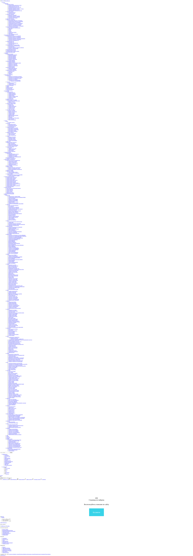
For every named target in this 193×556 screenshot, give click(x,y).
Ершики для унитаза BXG (12, 366)
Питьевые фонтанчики (10, 157)
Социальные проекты (8, 465)
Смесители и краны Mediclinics (13, 248)
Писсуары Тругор (11, 409)
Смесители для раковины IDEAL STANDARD (16, 418)
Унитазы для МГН (9, 173)
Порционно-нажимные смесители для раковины (16, 38)
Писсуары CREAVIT (12, 214)
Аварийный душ (9, 153)
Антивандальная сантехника (9, 176)
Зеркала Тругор (11, 407)
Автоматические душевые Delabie (14, 196)
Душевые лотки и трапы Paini (13, 300)
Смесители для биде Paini (12, 296)
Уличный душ (10, 98)
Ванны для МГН (9, 165)
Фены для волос (11, 118)
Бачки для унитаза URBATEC (13, 400)
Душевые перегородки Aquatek (13, 378)
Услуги (3, 540)
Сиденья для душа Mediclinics (13, 247)
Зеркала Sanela (10, 317)
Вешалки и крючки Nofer (12, 267)
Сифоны (9, 73)
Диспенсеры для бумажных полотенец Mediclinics (17, 235)
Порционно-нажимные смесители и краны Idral (16, 224)
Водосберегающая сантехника (7, 530)
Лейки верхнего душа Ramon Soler (14, 443)
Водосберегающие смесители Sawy (14, 343)
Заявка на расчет (29, 479)
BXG (7, 362)
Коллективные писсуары (12, 125)
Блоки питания (11, 150)
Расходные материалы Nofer (13, 289)
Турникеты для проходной (11, 158)
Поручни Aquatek (11, 392)
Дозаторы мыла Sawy (12, 345)
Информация (4, 454)
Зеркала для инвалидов (12, 162)
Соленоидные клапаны (12, 32)
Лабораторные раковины (12, 68)
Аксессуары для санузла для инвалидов (13, 160)
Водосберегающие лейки (10, 52)
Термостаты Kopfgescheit (12, 232)
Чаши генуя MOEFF (11, 263)
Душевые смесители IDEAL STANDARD (15, 414)
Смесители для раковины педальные (14, 25)
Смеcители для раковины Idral (13, 225)
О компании (6, 455)
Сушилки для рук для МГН (13, 163)
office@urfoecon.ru (13, 479)
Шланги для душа (11, 101)
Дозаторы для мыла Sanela (12, 313)
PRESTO (7, 301)
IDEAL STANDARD (10, 413)
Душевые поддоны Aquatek (13, 379)
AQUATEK (8, 370)
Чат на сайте (8, 468)
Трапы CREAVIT (11, 218)
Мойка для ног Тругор (12, 408)
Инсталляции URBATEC (12, 401)
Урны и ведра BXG (11, 368)
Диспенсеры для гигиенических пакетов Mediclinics (17, 236)
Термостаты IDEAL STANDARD (14, 419)
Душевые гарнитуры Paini (12, 291)
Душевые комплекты (12, 94)
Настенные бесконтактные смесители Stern (15, 358)
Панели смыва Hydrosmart (12, 449)
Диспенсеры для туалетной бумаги (14, 80)
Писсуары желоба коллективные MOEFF (15, 259)
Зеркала (7, 86)
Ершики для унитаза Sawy (12, 347)
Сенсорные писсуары (12, 126)
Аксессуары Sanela (11, 311)
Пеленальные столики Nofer (13, 274)
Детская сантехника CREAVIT (13, 208)
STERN (7, 353)
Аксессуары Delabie (11, 198)
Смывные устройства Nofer (13, 280)
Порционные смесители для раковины (15, 24)
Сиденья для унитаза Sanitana (13, 334)
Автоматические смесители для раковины (13, 35)
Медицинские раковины (10, 67)
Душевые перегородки (12, 106)
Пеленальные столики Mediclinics (14, 243)
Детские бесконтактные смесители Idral (15, 221)
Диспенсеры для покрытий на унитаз (14, 78)
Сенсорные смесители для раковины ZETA (15, 425)
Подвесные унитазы (11, 138)
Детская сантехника (7, 187)
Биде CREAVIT (11, 206)
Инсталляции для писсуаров (13, 128)
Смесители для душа (10, 4)
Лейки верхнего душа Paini (13, 294)
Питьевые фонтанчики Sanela (13, 320)
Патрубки (10, 147)
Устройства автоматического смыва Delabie (15, 203)
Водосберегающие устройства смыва (12, 44)
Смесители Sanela (11, 323)
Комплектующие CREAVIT (13, 211)
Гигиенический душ (11, 12)
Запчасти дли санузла (10, 146)
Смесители (6, 3)
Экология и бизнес (5, 552)
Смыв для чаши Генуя (12, 135)
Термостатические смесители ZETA (14, 427)
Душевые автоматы (11, 92)
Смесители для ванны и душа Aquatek (15, 394)
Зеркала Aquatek (11, 381)
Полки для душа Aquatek (12, 389)
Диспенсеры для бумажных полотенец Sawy (16, 344)
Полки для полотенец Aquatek (13, 390)
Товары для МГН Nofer (12, 282)
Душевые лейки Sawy (12, 346)
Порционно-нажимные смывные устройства (16, 47)
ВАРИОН (8, 428)
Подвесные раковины (12, 58)
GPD (7, 435)
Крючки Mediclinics (11, 241)
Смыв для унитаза (11, 134)
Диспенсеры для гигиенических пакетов (15, 77)
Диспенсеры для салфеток (12, 79)
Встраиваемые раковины (12, 54)
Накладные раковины (12, 56)
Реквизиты (6, 459)
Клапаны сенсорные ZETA (13, 424)
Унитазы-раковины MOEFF (13, 262)
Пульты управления (11, 151)
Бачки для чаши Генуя (12, 144)
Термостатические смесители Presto (14, 308)
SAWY (7, 336)
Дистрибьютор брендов (6, 533)
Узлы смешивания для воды (13, 34)
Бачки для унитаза (11, 143)
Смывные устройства (10, 132)
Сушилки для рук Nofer (12, 281)
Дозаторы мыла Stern (12, 356)
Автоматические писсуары (11, 50)
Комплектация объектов (8, 461)
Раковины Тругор (11, 411)
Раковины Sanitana (11, 333)
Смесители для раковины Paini (13, 299)
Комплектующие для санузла (11, 142)
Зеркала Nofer (10, 273)
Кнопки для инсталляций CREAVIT (14, 210)
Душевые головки (11, 113)
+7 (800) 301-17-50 (5, 479)
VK (6, 471)
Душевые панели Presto (12, 302)
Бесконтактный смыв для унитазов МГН (15, 174)
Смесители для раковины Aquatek (14, 395)
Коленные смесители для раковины (14, 36)
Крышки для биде (11, 122)
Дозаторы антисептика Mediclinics (14, 238)
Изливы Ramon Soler (12, 441)
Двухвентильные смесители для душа (14, 5)
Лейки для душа (11, 116)
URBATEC (8, 398)
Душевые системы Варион (13, 429)
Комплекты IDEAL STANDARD (14, 416)
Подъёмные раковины (12, 69)
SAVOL (7, 436)
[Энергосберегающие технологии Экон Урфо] (96, 0)
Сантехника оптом (5, 532)
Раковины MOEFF (11, 260)
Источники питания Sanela (13, 319)
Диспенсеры (8, 75)
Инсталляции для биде (12, 130)
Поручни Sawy (11, 348)
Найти (11, 452)
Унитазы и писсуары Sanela (13, 325)
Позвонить (7, 472)
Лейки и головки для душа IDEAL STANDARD (16, 417)
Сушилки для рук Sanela (12, 324)
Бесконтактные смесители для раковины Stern (16, 355)
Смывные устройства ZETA (13, 426)
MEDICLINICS (9, 234)
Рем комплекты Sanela (12, 322)
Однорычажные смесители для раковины (15, 23)
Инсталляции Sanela (11, 318)
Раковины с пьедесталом (12, 59)
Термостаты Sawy (11, 352)
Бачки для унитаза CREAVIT (13, 205)
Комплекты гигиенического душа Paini (15, 293)
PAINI (7, 290)
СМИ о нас (6, 464)
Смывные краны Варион (12, 433)
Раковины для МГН (9, 170)
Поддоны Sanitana (11, 332)
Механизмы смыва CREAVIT (13, 212)
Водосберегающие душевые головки (12, 51)
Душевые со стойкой (12, 97)
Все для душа (6, 90)
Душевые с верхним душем (13, 96)
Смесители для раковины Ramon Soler (15, 447)
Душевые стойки (11, 114)
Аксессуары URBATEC (12, 399)
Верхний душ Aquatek (12, 374)
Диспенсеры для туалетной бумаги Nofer (15, 285)
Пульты (9, 30)
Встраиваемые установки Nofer (13, 268)
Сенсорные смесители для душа (13, 9)
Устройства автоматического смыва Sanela (15, 327)
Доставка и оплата (7, 460)
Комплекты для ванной (12, 15)
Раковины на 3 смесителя (12, 63)
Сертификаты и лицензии (6, 549)
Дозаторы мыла (11, 83)
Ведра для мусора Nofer (12, 266)
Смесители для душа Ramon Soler (14, 446)
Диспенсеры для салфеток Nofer (13, 287)
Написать (7, 473)
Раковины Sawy (11, 349)
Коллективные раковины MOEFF (14, 257)
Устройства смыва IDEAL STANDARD (15, 420)
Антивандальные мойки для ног (12, 180)
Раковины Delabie (11, 201)
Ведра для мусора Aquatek (12, 373)
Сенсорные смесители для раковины (14, 39)
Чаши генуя (8, 141)
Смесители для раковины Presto (13, 305)
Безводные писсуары (12, 124)
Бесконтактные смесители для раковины (15, 20)
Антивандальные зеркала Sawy (13, 340)
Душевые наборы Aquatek (12, 377)
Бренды (5, 194)
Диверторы (10, 28)
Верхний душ (10, 104)
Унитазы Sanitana (11, 335)
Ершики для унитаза (9, 85)
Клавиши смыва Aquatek (12, 383)
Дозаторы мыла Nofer (12, 284)
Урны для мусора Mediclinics (13, 252)
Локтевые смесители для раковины (14, 22)
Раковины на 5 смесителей (13, 65)
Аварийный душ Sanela (12, 310)
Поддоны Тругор (11, 410)
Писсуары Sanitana (11, 331)
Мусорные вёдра (9, 88)
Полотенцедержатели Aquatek (13, 391)
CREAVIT (8, 204)
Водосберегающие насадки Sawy (14, 342)
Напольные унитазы (11, 137)
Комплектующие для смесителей (12, 26)
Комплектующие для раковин (11, 70)
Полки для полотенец (12, 119)
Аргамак (7, 438)
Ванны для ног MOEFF (12, 255)
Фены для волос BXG (12, 369)
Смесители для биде (9, 11)
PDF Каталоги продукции (6, 550)
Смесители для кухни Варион (13, 431)
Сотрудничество (7, 456)
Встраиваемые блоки (10, 186)
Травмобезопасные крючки (13, 164)
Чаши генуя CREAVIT (12, 219)
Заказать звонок (21, 479)
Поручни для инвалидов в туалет (14, 168)
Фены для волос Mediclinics (13, 253)
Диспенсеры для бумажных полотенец (15, 76)
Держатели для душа (12, 102)
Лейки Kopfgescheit (11, 229)
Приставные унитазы (12, 139)
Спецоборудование (7, 152)
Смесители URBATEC (12, 403)
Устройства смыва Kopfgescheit (13, 233)
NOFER (7, 264)
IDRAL (7, 220)
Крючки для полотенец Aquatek (13, 385)
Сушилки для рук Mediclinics (13, 249)
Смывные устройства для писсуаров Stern (15, 360)
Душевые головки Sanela (12, 314)
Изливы (9, 29)
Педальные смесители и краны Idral (14, 223)
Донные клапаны (11, 71)
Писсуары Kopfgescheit (12, 230)
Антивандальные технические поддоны (13, 183)
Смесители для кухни (10, 18)
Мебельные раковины (12, 55)
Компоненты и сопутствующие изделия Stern (16, 357)
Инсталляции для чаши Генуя (13, 129)
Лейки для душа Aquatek (12, 386)
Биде (7, 121)
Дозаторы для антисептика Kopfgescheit (15, 227)
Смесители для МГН (10, 171)
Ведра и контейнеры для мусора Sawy (14, 341)
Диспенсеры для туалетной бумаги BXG (15, 365)
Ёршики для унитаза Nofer (13, 272)
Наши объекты (4, 551)
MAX (7, 469)
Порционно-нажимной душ (13, 43)
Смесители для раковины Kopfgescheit (15, 231)
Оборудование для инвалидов (9, 159)
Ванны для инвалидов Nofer (13, 265)
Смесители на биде (11, 13)
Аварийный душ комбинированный (14, 156)
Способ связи (4, 466)
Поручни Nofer (11, 276)
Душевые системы (9, 91)
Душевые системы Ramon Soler (13, 440)
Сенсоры (10, 31)
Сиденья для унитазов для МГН (13, 175)
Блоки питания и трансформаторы (14, 27)
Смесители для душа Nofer (13, 278)
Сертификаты (6, 463)
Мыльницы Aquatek (11, 387)
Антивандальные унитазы (10, 184)
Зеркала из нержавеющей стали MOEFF (15, 256)
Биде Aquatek (10, 372)
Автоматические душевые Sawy (13, 337)
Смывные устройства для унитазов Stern (15, 361)
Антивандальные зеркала (10, 179)
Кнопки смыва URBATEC (12, 402)
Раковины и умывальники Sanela (14, 321)
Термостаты (10, 33)
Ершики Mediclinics (11, 240)
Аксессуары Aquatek (11, 371)
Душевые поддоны (11, 107)
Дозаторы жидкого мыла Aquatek (14, 376)
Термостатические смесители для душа (15, 10)
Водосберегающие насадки (11, 49)
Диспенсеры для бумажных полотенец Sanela (16, 312)
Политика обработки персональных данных (27, 554)
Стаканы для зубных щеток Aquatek (14, 396)
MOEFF (7, 254)
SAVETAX (8, 437)
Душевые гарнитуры (12, 93)
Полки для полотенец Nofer (13, 275)
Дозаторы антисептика (12, 82)
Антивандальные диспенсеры (11, 177)
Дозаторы (8, 81)
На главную (96, 512)
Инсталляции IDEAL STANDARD (14, 415)
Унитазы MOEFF (11, 261)
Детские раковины (9, 189)
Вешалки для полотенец (12, 111)
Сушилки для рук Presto (12, 307)
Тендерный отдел (7, 458)
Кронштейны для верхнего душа (14, 100)
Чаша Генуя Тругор (11, 412)
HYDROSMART (9, 448)
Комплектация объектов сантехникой (8, 531)
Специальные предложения (9, 193)
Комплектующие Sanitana (12, 330)
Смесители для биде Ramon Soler (14, 444)
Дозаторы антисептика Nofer (13, 270)
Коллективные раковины (10, 61)
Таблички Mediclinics (12, 250)
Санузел (5, 120)
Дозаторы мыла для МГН (12, 161)
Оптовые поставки (7, 462)
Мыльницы (10, 117)
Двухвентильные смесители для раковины (15, 21)
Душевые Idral (10, 222)
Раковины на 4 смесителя (12, 64)
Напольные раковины (12, 57)
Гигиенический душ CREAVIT (13, 207)
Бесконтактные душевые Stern (13, 354)
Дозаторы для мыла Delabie (13, 199)
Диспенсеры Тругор (11, 406)
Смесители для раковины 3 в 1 (13, 40)
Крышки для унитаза (12, 136)
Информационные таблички (13, 115)
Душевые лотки (11, 105)
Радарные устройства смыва (13, 48)
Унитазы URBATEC (11, 404)
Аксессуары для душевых (10, 109)
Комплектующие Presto (12, 303)
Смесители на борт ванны (12, 17)
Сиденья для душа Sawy (12, 350)
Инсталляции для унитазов (13, 127)
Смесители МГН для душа (12, 172)
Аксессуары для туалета (8, 74)
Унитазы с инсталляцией (12, 140)
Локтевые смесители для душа (13, 6)
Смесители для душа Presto (13, 304)
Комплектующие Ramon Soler (13, 442)
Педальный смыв (11, 46)
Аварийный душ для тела (12, 155)
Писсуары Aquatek (11, 388)
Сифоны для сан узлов (12, 148)
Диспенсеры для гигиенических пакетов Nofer (16, 286)
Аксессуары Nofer (11, 288)
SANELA (8, 309)
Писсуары (8, 123)
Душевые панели (11, 95)
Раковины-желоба (11, 66)
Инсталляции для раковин (12, 131)
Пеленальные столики (10, 192)
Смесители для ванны (10, 14)
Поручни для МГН (9, 166)
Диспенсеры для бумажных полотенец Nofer (16, 269)
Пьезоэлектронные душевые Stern (14, 359)
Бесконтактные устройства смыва (14, 45)
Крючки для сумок (9, 87)
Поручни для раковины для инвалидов (15, 169)
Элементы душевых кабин (11, 103)
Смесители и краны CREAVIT (13, 216)
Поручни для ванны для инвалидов (14, 167)
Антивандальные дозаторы (11, 178)
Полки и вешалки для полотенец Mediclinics (16, 245)
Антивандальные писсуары (11, 181)
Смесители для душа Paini (12, 298)
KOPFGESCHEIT (9, 226)
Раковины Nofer (11, 277)
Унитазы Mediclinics (11, 251)
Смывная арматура (11, 149)
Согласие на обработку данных (14, 554)
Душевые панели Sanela (12, 315)
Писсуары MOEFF (11, 258)
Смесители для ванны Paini (13, 297)
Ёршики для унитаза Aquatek (13, 380)
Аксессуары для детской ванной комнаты (13, 188)
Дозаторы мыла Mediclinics (13, 239)
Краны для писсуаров (12, 133)
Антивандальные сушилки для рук (12, 182)
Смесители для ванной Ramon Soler (14, 445)
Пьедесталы (10, 72)
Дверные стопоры (11, 112)
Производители (5, 534)
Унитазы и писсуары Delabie (13, 202)
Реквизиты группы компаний (7, 542)
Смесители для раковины (10, 19)
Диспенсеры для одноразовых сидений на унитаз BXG (17, 364)
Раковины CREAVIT (12, 215)
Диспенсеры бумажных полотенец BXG (15, 363)
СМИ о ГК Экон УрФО (6, 548)
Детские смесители (9, 190)
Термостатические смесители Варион (14, 434)
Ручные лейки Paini (11, 295)
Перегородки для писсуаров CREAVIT (15, 213)
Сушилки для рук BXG (12, 367)
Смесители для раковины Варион (14, 432)
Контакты (44, 479)
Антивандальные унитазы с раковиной (13, 185)
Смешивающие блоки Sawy (13, 351)
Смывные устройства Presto (13, 306)
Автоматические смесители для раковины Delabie (17, 197)
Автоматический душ (10, 41)
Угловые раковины (11, 60)
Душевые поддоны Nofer (12, 271)
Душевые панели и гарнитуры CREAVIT (15, 209)
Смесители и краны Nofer (12, 279)
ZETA (7, 423)
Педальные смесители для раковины (14, 37)
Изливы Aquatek (11, 382)
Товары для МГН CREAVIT (13, 217)
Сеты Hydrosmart (11, 450)
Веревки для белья (11, 110)
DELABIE (8, 195)
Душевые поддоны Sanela (12, 316)
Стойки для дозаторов (12, 84)
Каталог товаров (5, 529)
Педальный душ (11, 42)
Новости (3, 547)
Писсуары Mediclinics (12, 244)
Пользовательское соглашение (40, 554)
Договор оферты (48, 554)
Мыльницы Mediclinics (12, 242)
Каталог (3, 2)
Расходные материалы (10, 89)
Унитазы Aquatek (11, 397)
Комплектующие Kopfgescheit (13, 228)
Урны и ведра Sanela (11, 326)
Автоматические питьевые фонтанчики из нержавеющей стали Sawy (20, 339)
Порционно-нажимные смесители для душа (15, 8)
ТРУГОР (7, 405)
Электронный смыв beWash (13, 422)
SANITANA (8, 328)
